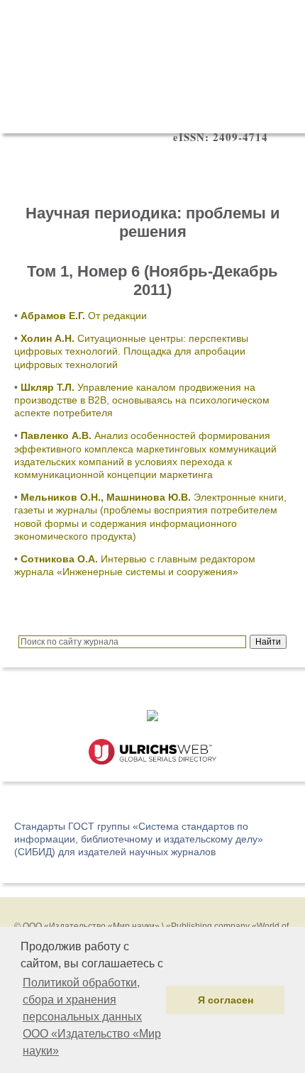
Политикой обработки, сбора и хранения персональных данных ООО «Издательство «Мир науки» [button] (92, 1017)
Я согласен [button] (225, 1000)
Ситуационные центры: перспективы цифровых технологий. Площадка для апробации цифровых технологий (131, 351)
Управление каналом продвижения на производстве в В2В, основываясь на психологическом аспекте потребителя (142, 400)
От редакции (84, 315)
